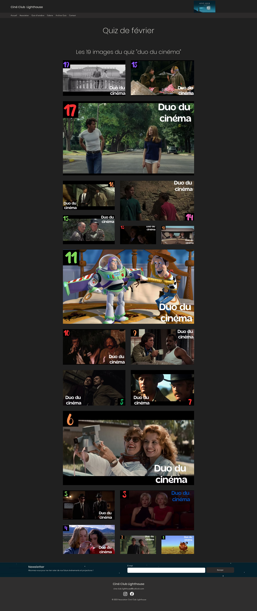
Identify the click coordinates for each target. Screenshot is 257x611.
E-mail (130, 566)
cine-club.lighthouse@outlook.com (128, 588)
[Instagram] (125, 593)
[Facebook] (132, 593)
